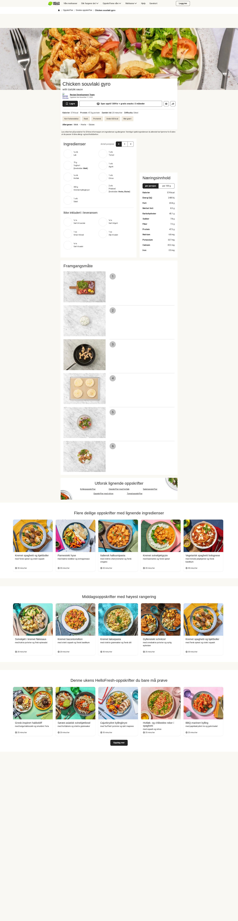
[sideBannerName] (158, 154)
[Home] (58, 10)
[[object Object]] (166, 103)
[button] (98, 143)
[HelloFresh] (54, 3)
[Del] (173, 103)
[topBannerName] (119, 20)
